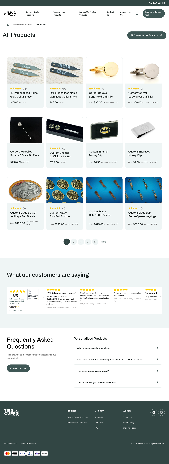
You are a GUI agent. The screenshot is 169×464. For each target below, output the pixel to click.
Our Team (99, 422)
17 (95, 241)
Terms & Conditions (28, 443)
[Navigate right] (160, 297)
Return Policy (128, 422)
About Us (123, 13)
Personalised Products (59, 13)
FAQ (96, 428)
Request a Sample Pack (153, 13)
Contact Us (110, 13)
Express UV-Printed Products (87, 13)
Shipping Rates (129, 428)
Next (103, 241)
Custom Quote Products (32, 13)
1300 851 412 (159, 3)
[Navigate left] (43, 297)
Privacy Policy (10, 443)
